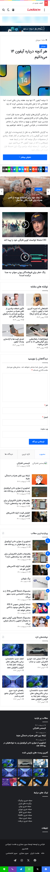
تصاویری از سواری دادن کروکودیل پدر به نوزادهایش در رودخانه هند (17, 490)
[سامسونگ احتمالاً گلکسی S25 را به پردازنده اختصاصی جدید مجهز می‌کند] (40, 595)
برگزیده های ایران (25, 803)
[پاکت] (25, 169)
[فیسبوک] (46, 169)
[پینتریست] (36, 169)
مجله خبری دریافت (25, 821)
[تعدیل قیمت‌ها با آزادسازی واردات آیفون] (13, 330)
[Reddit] (33, 169)
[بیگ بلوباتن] (40, 582)
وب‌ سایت (44, 429)
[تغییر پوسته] (8, 11)
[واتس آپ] (17, 169)
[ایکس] (43, 169)
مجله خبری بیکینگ (25, 800)
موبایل (38, 40)
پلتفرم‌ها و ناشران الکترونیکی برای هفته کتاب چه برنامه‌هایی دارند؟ (17, 502)
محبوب (42, 454)
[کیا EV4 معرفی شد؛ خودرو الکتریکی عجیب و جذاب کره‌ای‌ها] (37, 650)
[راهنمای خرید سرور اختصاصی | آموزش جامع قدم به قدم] (13, 681)
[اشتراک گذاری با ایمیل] (6, 169)
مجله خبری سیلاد (25, 818)
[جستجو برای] (3, 11)
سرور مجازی (23, 844)
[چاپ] (3, 169)
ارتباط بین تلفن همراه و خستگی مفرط (17, 477)
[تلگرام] (14, 169)
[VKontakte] (30, 169)
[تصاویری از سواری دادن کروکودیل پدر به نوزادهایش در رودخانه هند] (39, 492)
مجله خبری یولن (25, 806)
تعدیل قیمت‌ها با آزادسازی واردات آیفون (13, 340)
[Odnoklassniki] (28, 169)
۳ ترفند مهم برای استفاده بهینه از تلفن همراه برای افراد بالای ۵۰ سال (25, 199)
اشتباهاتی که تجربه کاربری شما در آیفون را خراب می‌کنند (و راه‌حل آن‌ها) (38, 311)
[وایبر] (11, 169)
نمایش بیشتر (25, 157)
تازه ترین (26, 454)
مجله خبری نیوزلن (25, 809)
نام (46, 405)
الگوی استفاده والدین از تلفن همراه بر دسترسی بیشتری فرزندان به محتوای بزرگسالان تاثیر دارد (13, 312)
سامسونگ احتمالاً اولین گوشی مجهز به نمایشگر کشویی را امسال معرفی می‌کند (16, 620)
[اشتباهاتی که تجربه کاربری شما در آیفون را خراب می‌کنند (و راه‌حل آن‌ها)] (37, 300)
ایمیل (45, 417)
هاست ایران (34, 853)
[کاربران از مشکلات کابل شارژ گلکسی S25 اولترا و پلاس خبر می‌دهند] (40, 782)
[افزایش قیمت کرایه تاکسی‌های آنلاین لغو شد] (39, 516)
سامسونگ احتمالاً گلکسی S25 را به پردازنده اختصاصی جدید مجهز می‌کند (16, 594)
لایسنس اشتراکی (23, 463)
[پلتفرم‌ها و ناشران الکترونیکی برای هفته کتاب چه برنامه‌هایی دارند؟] (39, 504)
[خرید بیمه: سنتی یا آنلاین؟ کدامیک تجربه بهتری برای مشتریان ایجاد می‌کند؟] (40, 763)
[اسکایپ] (22, 169)
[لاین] (9, 169)
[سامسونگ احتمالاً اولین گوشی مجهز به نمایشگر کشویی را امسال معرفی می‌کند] (40, 621)
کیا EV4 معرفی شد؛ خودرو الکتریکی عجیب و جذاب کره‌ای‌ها (37, 661)
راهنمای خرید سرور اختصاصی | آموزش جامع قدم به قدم (14, 693)
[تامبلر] (38, 169)
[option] (25, 191)
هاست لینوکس (11, 844)
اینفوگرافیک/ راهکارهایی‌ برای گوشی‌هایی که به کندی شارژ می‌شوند (37, 342)
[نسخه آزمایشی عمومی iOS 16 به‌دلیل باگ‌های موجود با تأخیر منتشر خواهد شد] (40, 608)
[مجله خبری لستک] (34, 10)
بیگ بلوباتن (25, 578)
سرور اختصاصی (11, 853)
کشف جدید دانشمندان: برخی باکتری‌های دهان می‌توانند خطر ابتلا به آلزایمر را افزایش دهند (14, 663)
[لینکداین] (40, 169)
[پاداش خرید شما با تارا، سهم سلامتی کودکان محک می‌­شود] (9, 782)
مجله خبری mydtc (25, 815)
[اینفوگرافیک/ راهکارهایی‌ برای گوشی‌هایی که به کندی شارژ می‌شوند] (37, 330)
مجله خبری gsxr (25, 812)
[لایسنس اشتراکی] (39, 467)
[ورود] (13, 11)
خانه (43, 40)
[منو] (44, 11)
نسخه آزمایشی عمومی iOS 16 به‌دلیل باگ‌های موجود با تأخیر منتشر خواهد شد (18, 607)
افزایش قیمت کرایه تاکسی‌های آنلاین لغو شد (18, 514)
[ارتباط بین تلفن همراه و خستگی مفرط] (39, 479)
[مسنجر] (19, 169)
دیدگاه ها (9, 454)
